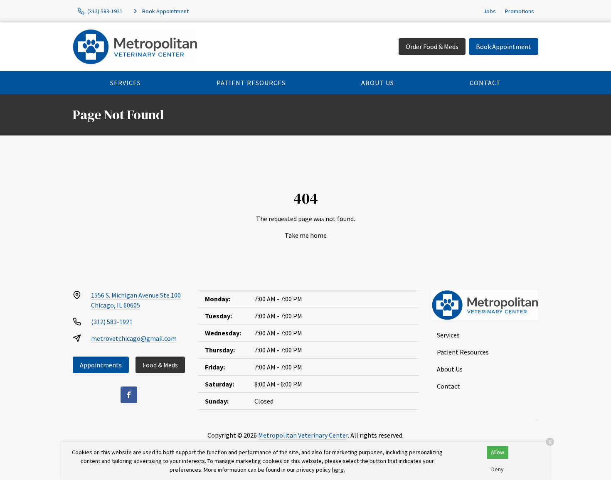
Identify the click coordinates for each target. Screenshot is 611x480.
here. (338, 469)
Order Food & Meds (432, 46)
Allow (497, 452)
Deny (497, 469)
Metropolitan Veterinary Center (303, 435)
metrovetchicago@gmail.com (134, 338)
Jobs (489, 11)
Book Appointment (503, 46)
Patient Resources (251, 83)
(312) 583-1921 (112, 322)
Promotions (519, 11)
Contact (485, 83)
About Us (377, 83)
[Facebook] (129, 394)
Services (125, 83)
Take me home (306, 235)
